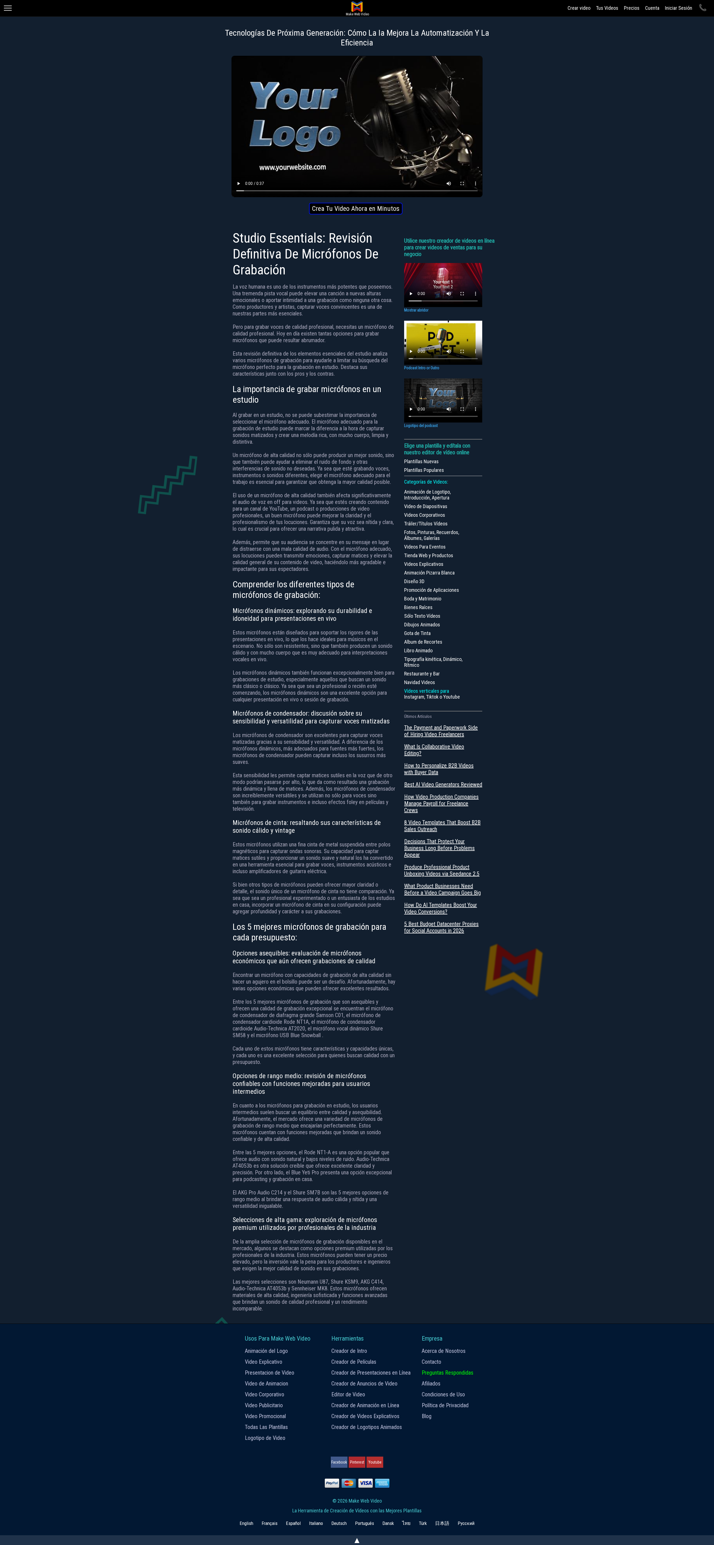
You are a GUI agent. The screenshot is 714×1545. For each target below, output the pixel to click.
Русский (466, 1523)
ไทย (406, 1523)
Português (364, 1523)
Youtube (375, 1462)
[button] (355, 208)
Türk (423, 1523)
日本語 (442, 1523)
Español (293, 1523)
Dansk (388, 1523)
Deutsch (339, 1523)
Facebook (339, 1462)
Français (270, 1523)
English (246, 1523)
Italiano (316, 1523)
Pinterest (357, 1462)
